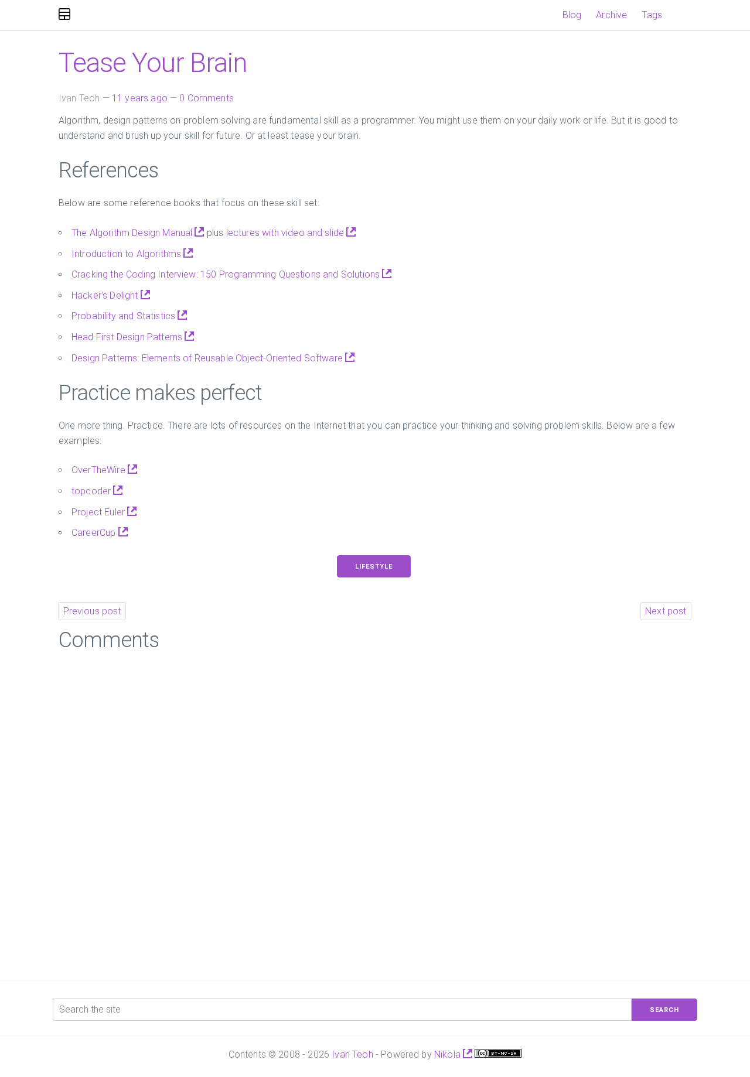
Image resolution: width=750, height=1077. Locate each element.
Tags (652, 14)
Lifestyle (374, 566)
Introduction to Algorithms (127, 253)
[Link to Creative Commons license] (498, 1054)
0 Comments (206, 98)
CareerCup (94, 532)
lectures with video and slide (286, 232)
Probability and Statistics (124, 316)
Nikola (448, 1054)
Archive (611, 14)
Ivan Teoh (352, 1054)
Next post (665, 611)
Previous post (92, 611)
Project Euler (99, 512)
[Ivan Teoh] (64, 14)
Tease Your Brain (153, 62)
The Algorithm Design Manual (133, 232)
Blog (572, 14)
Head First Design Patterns (128, 337)
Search (664, 1010)
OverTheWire (99, 470)
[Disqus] (375, 811)
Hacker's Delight (106, 295)
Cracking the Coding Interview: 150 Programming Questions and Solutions (226, 274)
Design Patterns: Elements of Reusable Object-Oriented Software (208, 358)
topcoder (92, 491)
